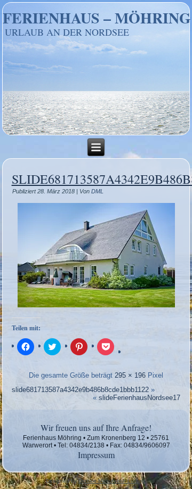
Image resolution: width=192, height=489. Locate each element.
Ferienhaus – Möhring (97, 18)
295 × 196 (130, 375)
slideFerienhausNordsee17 (139, 398)
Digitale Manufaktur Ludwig (111, 481)
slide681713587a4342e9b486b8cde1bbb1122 (80, 390)
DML (97, 191)
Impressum (96, 454)
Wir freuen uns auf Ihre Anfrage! (96, 427)
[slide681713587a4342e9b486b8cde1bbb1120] (95, 307)
